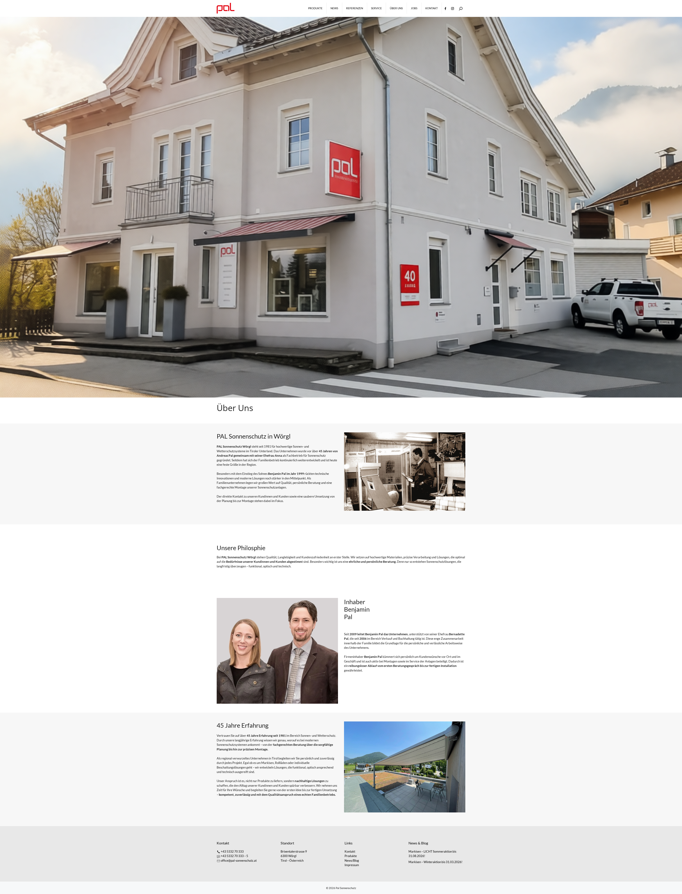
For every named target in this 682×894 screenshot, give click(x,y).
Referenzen (354, 8)
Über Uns (396, 8)
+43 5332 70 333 (232, 851)
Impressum (352, 865)
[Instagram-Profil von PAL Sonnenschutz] (452, 8)
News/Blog (352, 860)
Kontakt (431, 8)
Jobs (414, 8)
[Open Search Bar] (460, 8)
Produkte (315, 8)
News (334, 8)
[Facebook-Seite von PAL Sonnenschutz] (445, 8)
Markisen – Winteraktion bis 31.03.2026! (435, 862)
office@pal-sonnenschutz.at (239, 860)
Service (376, 8)
